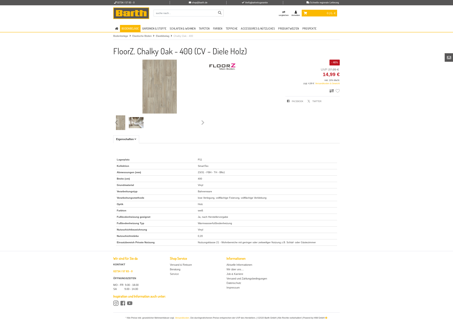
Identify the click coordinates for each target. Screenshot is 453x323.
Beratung (175, 269)
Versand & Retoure (181, 264)
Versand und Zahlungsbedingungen (246, 278)
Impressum (233, 287)
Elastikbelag (162, 35)
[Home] (131, 13)
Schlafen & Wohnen (182, 28)
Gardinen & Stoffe (154, 28)
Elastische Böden (142, 35)
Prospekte (309, 28)
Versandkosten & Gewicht (327, 83)
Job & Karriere (234, 273)
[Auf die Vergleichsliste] (332, 91)
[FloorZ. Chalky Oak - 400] (159, 87)
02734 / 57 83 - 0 (123, 271)
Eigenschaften (125, 139)
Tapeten (204, 28)
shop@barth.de (199, 2)
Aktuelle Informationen (239, 264)
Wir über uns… (235, 269)
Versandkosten (182, 318)
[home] (116, 28)
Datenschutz (233, 282)
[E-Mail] (449, 57)
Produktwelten (288, 28)
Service (174, 273)
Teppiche (232, 28)
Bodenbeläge (130, 28)
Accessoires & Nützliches (258, 28)
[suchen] (220, 13)
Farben (217, 28)
